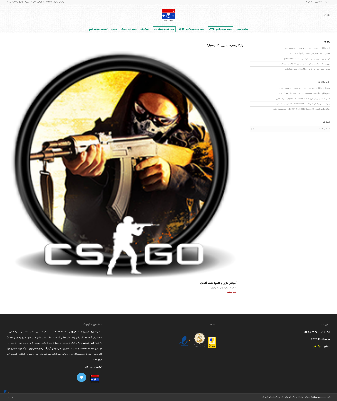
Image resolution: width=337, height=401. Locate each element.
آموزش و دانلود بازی (217, 287)
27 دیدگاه (232, 287)
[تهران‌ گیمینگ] (168, 15)
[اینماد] (5, 391)
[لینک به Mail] (328, 15)
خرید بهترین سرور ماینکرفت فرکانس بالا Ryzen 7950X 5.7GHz (306, 58)
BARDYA (326, 109)
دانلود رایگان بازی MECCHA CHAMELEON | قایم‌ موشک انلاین (306, 48)
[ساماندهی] (199, 339)
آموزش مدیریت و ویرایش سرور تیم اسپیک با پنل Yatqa (309, 53)
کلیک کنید (316, 346)
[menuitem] (326, 2)
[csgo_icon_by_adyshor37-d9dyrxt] (121, 164)
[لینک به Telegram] (324, 15)
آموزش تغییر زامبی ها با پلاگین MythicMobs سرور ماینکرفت (307, 69)
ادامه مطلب (231, 292)
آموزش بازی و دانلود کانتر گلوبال (218, 283)
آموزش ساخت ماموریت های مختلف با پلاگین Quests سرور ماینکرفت (304, 64)
